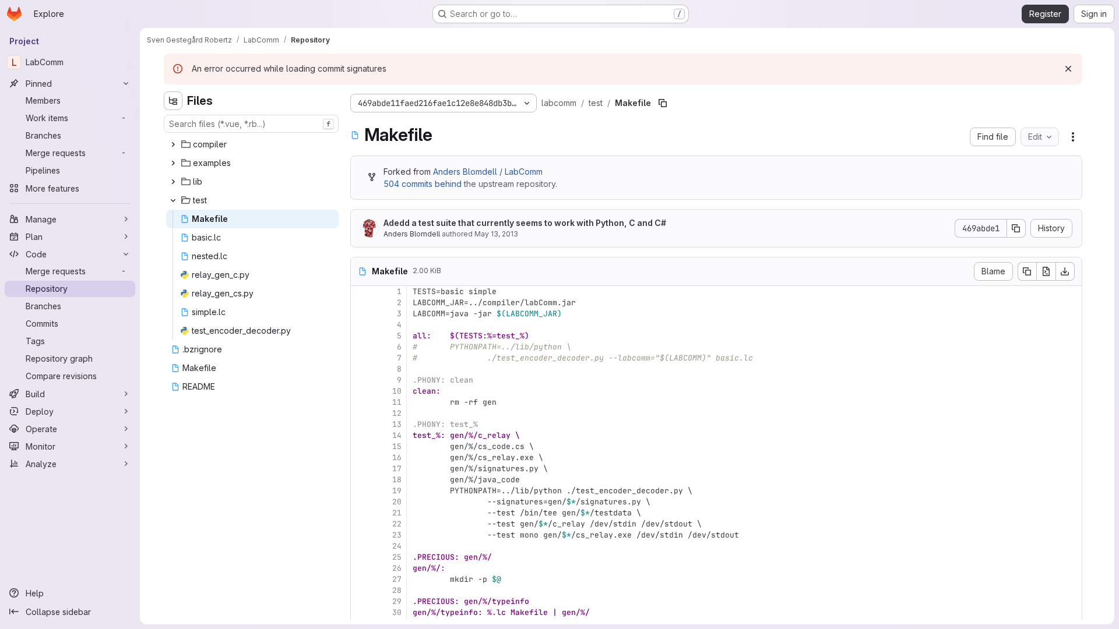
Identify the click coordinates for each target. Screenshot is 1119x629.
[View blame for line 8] (361, 368)
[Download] (1065, 271)
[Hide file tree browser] (173, 100)
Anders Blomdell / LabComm (488, 171)
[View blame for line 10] (361, 391)
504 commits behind (422, 184)
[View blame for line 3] (361, 313)
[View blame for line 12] (361, 413)
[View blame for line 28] (361, 590)
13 (397, 424)
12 (397, 413)
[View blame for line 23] (361, 534)
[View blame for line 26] (361, 568)
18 (397, 480)
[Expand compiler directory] (173, 144)
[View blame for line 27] (361, 579)
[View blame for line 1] (361, 291)
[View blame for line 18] (361, 479)
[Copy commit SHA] (1016, 228)
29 (397, 601)
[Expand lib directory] (173, 182)
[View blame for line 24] (361, 546)
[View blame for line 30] (361, 612)
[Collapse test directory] (173, 200)
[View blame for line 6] (361, 346)
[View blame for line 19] (361, 490)
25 (397, 557)
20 (397, 502)
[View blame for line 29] (361, 601)
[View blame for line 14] (361, 435)
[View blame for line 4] (361, 324)
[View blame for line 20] (361, 501)
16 (397, 457)
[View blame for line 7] (361, 357)
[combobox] (251, 124)
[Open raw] (1046, 271)
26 (397, 568)
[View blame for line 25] (361, 557)
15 (397, 446)
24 (397, 546)
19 (397, 491)
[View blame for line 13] (361, 424)
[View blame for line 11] (361, 402)
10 (397, 391)
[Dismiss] (1068, 69)
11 (397, 402)
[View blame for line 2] (361, 302)
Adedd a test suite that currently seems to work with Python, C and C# (524, 223)
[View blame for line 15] (361, 446)
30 (397, 612)
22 (397, 524)
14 (397, 435)
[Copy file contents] (1027, 271)
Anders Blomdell (411, 233)
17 (397, 468)
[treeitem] (252, 144)
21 (397, 513)
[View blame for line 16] (361, 457)
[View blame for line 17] (361, 468)
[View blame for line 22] (361, 523)
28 (397, 590)
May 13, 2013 (496, 233)
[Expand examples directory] (173, 163)
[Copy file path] (662, 103)
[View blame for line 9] (361, 380)
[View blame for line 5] (361, 335)
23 (397, 535)
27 (397, 579)
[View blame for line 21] (361, 512)
